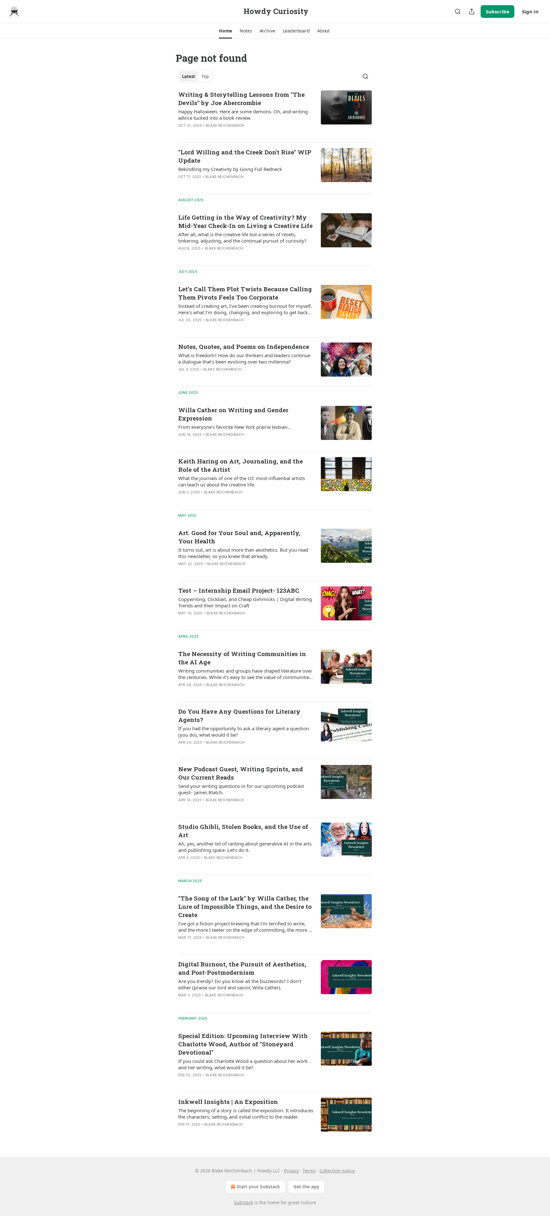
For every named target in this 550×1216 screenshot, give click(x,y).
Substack (243, 1202)
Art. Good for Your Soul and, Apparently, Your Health (239, 537)
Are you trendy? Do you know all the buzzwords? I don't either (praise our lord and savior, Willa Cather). (239, 984)
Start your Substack (258, 1187)
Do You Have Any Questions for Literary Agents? (239, 715)
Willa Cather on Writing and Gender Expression (233, 414)
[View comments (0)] (223, 134)
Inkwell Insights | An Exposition (228, 1102)
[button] (225, 31)
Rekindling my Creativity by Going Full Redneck (230, 169)
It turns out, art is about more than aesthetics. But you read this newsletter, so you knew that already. (243, 553)
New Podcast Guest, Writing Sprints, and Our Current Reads (240, 773)
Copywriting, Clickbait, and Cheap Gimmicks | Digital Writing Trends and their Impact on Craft (245, 602)
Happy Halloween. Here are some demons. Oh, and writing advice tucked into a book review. (243, 114)
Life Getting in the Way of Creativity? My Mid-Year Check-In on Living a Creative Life (245, 221)
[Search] (457, 11)
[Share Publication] (471, 11)
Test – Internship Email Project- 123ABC (238, 590)
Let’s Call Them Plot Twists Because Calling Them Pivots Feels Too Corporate (245, 293)
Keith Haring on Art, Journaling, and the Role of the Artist (240, 465)
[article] (275, 114)
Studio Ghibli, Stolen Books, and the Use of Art (243, 831)
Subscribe (497, 11)
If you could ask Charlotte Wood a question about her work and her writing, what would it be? (243, 1064)
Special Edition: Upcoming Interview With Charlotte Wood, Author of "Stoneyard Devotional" (243, 1044)
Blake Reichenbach (225, 125)
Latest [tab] (188, 76)
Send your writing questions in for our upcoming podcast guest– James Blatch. (241, 789)
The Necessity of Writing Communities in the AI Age (242, 658)
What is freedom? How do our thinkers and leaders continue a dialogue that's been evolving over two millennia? (244, 358)
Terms (309, 1171)
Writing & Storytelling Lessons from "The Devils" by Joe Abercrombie (241, 98)
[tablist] (195, 76)
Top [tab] (205, 76)
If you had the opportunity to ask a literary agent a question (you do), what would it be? (243, 731)
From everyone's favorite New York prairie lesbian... (234, 427)
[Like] (182, 134)
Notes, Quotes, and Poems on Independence (243, 346)
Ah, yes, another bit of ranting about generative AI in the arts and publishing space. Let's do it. (245, 846)
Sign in (530, 11)
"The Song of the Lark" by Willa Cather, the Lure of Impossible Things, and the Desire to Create (245, 906)
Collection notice (337, 1171)
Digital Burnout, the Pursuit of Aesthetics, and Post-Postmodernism (242, 968)
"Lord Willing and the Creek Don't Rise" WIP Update (244, 156)
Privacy (291, 1171)
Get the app (306, 1187)
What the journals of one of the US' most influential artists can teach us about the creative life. (241, 481)
